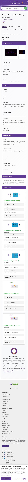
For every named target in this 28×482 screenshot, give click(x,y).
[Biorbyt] (14, 384)
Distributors (4, 403)
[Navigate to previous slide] (8, 194)
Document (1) (5, 29)
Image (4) (10, 26)
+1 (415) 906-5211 (9, 452)
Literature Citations (6, 394)
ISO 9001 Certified (7, 1)
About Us (4, 412)
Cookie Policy (5, 429)
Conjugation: (7, 212)
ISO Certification (5, 414)
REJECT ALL (16, 478)
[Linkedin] (11, 388)
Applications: (7, 204)
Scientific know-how (6, 396)
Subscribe (6, 445)
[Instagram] (17, 388)
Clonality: (7, 209)
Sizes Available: (7, 216)
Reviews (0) (19, 29)
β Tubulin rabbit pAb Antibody (11, 293)
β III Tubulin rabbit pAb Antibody (12, 325)
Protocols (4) (13, 29)
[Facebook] (15, 388)
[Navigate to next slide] (19, 194)
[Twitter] (13, 388)
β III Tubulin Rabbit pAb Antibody (12, 230)
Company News (5, 416)
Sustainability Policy (6, 433)
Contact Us (4, 410)
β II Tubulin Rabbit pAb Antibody (12, 200)
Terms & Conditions (6, 425)
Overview (4, 26)
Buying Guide (14, 370)
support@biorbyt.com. (8, 371)
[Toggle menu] (2, 4)
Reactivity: (7, 207)
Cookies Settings (24, 479)
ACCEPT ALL (6, 478)
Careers (3, 418)
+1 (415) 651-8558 (9, 456)
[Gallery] (14, 53)
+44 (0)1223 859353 (10, 454)
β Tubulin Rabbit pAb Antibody (11, 261)
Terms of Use (5, 423)
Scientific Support (6, 405)
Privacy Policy (5, 427)
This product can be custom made (7, 19)
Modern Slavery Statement (7, 431)
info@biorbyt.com (8, 450)
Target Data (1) (17, 26)
